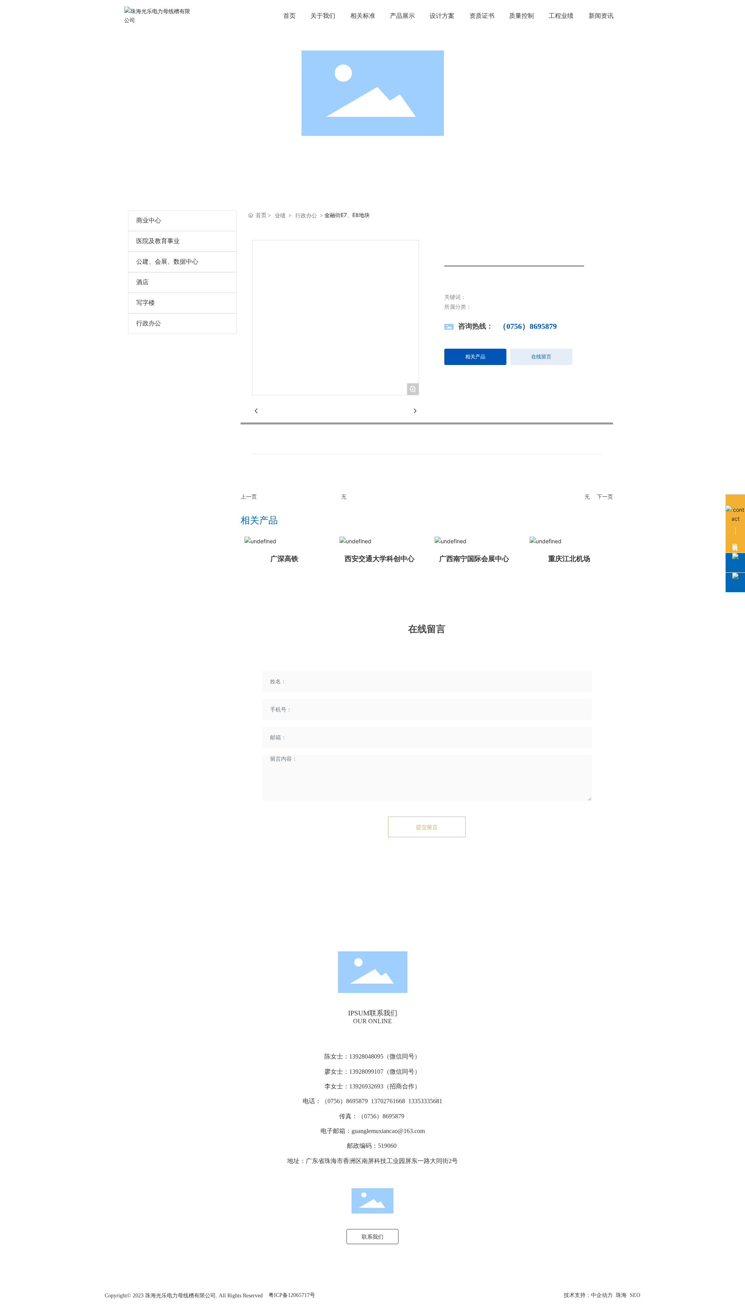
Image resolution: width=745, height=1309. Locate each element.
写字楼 (145, 302)
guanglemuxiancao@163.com (388, 1131)
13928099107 (366, 1071)
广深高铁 (284, 559)
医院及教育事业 (158, 241)
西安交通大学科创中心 (379, 559)
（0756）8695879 (528, 326)
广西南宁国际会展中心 (474, 559)
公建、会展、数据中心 (167, 261)
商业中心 (148, 220)
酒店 (142, 282)
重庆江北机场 (569, 559)
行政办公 (148, 323)
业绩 (280, 215)
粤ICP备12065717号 (292, 1295)
